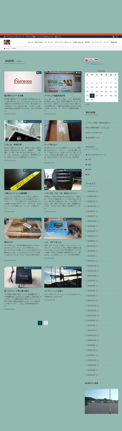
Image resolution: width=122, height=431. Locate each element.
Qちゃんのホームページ (97, 155)
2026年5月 (92, 191)
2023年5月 (92, 246)
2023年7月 (92, 236)
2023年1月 (92, 261)
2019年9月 (92, 370)
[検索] (116, 36)
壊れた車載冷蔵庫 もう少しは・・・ (100, 128)
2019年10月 (93, 365)
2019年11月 (93, 360)
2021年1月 (92, 330)
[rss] (113, 36)
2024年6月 (92, 211)
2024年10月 (93, 206)
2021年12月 (93, 306)
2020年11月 (93, 335)
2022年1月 (92, 300)
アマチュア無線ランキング (94, 64)
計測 (89, 169)
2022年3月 (92, 296)
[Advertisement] (61, 16)
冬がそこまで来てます (94, 133)
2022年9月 (92, 281)
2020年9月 (92, 345)
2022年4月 (92, 291)
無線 (89, 164)
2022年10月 (93, 276)
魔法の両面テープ (92, 138)
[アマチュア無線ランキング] (91, 61)
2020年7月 (92, 350)
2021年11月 (93, 311)
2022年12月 (93, 266)
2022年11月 (93, 271)
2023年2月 (92, 256)
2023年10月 (93, 221)
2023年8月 (92, 231)
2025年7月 (92, 201)
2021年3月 (92, 325)
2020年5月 (92, 355)
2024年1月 (92, 216)
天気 (89, 159)
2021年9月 (92, 320)
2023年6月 (92, 241)
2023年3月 (92, 251)
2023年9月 (92, 226)
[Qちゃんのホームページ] (7, 42)
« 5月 (87, 104)
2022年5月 (92, 286)
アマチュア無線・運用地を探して (98, 123)
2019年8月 (92, 375)
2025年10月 (93, 196)
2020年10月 (93, 340)
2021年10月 (93, 315)
